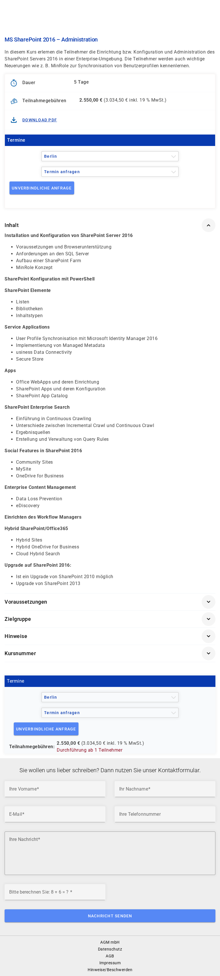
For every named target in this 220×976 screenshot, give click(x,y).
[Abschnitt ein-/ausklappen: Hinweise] (208, 636)
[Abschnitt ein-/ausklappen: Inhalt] (208, 225)
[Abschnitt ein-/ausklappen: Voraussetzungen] (208, 602)
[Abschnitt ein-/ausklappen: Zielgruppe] (208, 619)
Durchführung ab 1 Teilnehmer (89, 750)
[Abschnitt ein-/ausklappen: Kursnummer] (208, 653)
